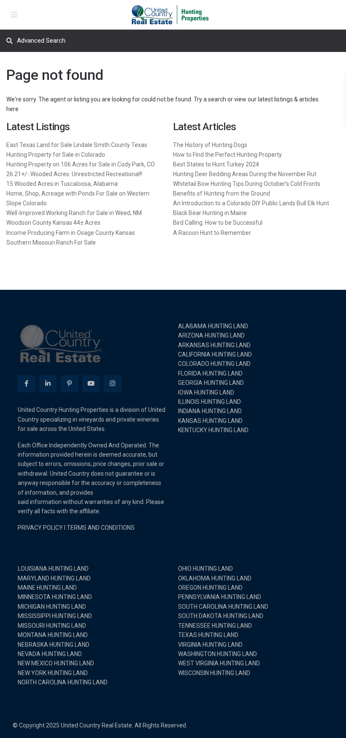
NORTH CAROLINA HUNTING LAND (63, 682)
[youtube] (91, 383)
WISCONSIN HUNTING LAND (214, 673)
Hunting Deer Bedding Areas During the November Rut (244, 174)
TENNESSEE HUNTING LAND (215, 625)
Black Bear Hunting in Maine (210, 213)
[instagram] (112, 383)
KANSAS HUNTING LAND (210, 420)
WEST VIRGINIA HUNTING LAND (219, 663)
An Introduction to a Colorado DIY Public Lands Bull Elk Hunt (251, 203)
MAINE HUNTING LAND (47, 587)
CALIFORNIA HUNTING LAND (215, 354)
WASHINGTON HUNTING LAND (217, 654)
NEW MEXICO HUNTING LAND (56, 663)
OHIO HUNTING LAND (205, 568)
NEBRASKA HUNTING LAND (53, 644)
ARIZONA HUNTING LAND (211, 335)
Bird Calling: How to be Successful (217, 222)
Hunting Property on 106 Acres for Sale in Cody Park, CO (80, 164)
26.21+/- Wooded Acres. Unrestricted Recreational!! (74, 174)
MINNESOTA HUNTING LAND (55, 597)
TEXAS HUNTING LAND (208, 635)
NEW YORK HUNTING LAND (53, 673)
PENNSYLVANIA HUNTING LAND (219, 597)
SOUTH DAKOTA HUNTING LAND (220, 616)
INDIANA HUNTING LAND (210, 411)
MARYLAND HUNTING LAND (54, 578)
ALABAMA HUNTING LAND (213, 326)
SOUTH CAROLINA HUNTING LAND (223, 606)
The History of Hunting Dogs (210, 145)
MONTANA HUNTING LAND (53, 635)
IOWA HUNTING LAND (206, 392)
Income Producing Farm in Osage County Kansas (70, 232)
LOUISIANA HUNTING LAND (53, 568)
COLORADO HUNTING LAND (214, 363)
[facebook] (26, 383)
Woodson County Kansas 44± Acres (53, 222)
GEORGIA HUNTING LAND (211, 382)
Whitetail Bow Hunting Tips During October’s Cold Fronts (246, 183)
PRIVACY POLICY (40, 527)
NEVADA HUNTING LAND (50, 654)
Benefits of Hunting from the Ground (221, 193)
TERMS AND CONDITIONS (101, 527)
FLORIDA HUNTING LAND (210, 373)
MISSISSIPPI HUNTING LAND (55, 616)
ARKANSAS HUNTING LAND (214, 345)
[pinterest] (69, 383)
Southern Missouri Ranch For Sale (51, 242)
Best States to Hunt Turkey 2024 (216, 164)
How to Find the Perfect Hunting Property (227, 154)
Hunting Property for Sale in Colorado (55, 154)
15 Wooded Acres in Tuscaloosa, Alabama (62, 183)
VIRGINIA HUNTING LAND (210, 644)
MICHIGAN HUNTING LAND (52, 606)
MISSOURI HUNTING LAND (52, 625)
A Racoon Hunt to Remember (212, 232)
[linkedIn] (48, 383)
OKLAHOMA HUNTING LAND (214, 578)
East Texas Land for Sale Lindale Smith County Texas (76, 145)
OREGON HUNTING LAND (210, 587)
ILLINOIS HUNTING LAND (209, 401)
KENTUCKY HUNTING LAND (213, 430)
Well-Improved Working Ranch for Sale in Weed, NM (74, 213)
